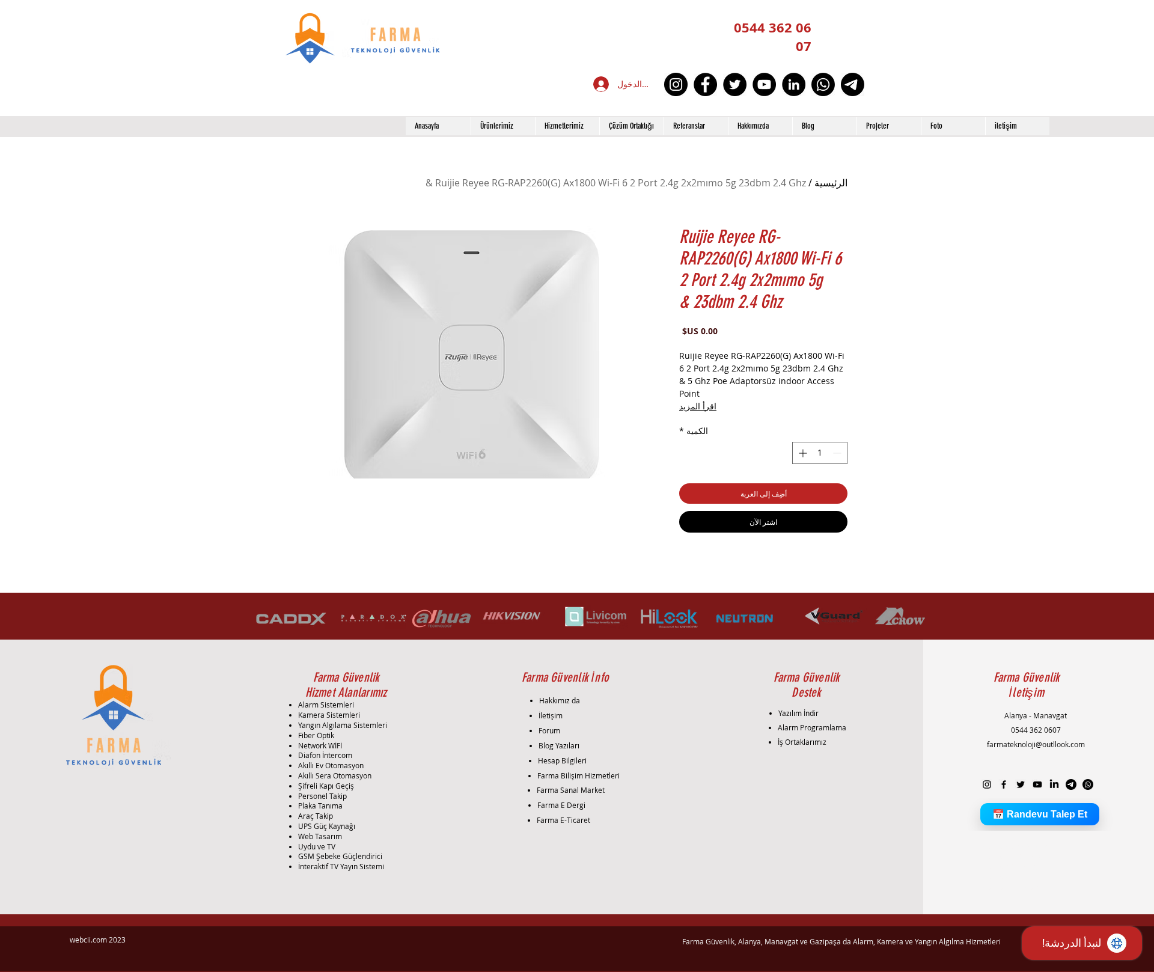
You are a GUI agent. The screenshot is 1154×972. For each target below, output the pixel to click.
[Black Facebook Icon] (1003, 784)
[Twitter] (734, 84)
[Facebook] (705, 84)
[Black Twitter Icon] (1020, 784)
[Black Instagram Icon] (987, 784)
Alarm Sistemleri (326, 704)
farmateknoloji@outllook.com (1036, 744)
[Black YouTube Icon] (1037, 784)
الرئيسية (830, 182)
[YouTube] (764, 84)
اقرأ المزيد (697, 406)
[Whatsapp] (823, 84)
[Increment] (801, 452)
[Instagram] (676, 84)
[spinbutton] (820, 452)
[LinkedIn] (793, 84)
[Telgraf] (852, 84)
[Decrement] (838, 452)
